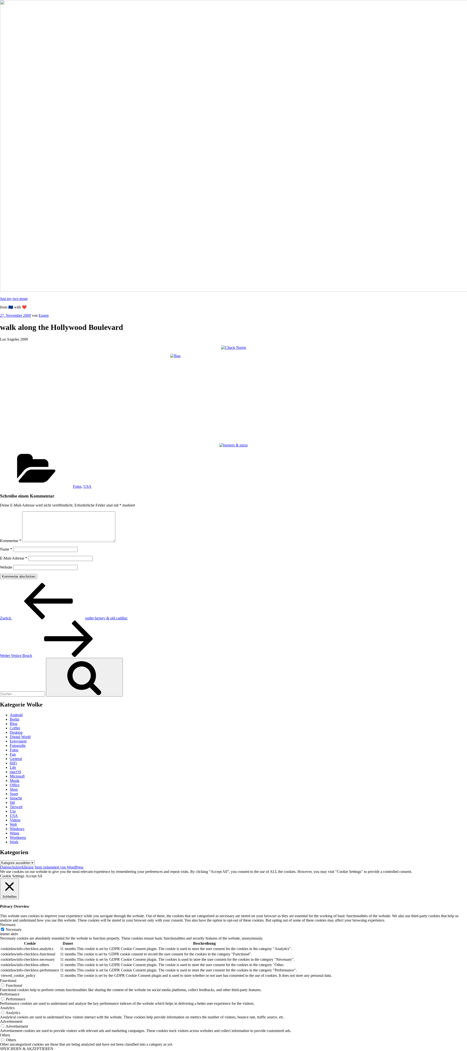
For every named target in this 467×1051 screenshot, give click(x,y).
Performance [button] (9, 994)
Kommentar (10, 541)
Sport (14, 794)
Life (13, 767)
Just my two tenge (14, 299)
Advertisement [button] (11, 1021)
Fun (13, 754)
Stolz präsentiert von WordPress (59, 867)
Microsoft (17, 776)
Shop (14, 789)
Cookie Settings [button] (12, 876)
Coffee (15, 728)
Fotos (77, 486)
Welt (13, 824)
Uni (13, 811)
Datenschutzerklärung (17, 867)
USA (87, 486)
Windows (17, 829)
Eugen (44, 315)
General (16, 759)
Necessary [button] (8, 925)
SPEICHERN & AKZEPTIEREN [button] (26, 1049)
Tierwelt (16, 807)
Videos (15, 820)
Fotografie (18, 745)
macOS (15, 772)
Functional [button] (8, 981)
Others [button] (5, 1035)
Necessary (14, 929)
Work (14, 842)
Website (6, 567)
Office (14, 785)
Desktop (16, 732)
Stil (12, 802)
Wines (14, 833)
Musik (14, 781)
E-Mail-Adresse (13, 558)
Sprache (16, 798)
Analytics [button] (7, 1008)
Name (6, 549)
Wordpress (18, 837)
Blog (13, 724)
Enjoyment (18, 741)
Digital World (20, 737)
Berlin (14, 719)
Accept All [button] (34, 876)
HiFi (13, 763)
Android (16, 715)
